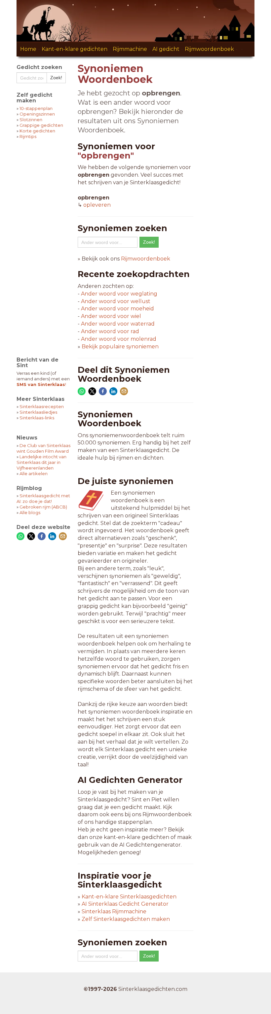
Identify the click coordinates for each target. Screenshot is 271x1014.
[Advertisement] (44, 244)
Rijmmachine (130, 49)
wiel (111, 316)
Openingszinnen (37, 114)
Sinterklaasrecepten (41, 406)
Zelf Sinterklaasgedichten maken (126, 919)
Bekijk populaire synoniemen (120, 346)
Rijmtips (27, 136)
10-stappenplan (36, 108)
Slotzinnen (30, 119)
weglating (119, 294)
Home (28, 49)
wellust (115, 301)
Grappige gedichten (41, 125)
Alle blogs (29, 512)
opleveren (97, 205)
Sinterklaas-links (36, 417)
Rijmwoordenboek (209, 49)
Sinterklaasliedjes (38, 412)
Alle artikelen (33, 473)
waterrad (118, 324)
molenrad (118, 339)
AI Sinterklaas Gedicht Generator (125, 904)
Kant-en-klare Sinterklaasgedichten (129, 896)
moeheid (117, 308)
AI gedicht (165, 49)
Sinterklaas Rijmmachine (114, 911)
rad (110, 331)
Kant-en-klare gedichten (74, 49)
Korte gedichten (37, 130)
